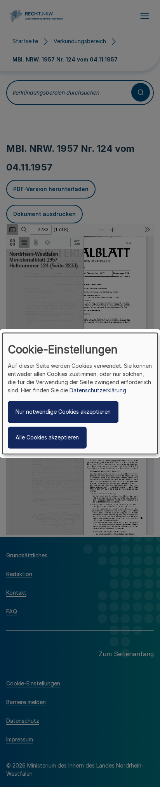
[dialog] (80, 393)
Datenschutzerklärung (98, 390)
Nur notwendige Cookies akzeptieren (63, 412)
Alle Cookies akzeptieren (47, 437)
